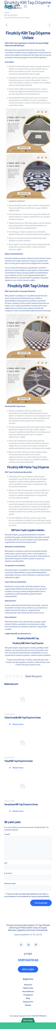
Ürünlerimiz (28, 995)
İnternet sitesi (10, 883)
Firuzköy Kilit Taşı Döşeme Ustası (17, 18)
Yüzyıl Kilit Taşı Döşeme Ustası (18, 760)
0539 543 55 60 (28, 960)
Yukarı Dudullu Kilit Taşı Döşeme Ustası (22, 717)
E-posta (8, 873)
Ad (6, 863)
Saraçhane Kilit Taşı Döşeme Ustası (21, 804)
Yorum (7, 834)
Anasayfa (28, 984)
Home (6, 13)
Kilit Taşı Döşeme (11, 15)
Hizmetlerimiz (28, 991)
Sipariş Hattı (28, 1001)
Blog (28, 998)
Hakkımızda (28, 988)
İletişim (28, 1005)
